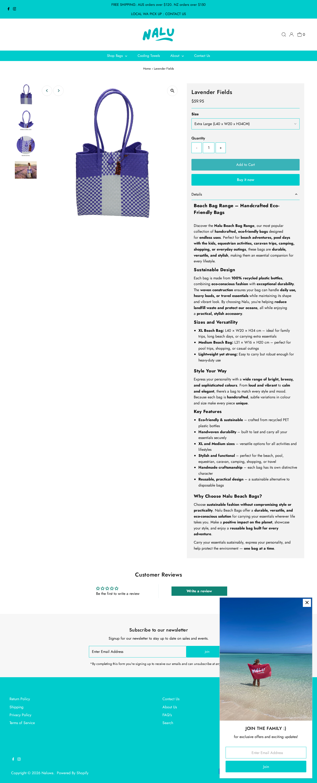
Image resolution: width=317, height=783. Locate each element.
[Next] (58, 90)
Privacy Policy (20, 715)
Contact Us (170, 699)
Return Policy (20, 699)
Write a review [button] (199, 591)
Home (147, 68)
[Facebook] (8, 9)
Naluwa (47, 773)
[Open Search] (284, 34)
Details (196, 194)
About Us (169, 707)
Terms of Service (22, 722)
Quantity (198, 138)
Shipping (16, 707)
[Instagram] (14, 9)
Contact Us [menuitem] (202, 55)
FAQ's (167, 715)
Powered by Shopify (72, 773)
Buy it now (245, 179)
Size (195, 114)
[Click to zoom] (172, 91)
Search (167, 722)
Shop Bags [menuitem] (115, 55)
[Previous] (47, 90)
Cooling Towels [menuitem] (149, 55)
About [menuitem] (175, 55)
